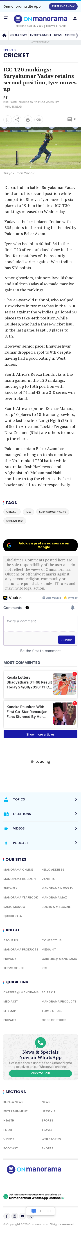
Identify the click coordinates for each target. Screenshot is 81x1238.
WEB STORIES (51, 1139)
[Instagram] (14, 1216)
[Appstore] (49, 1183)
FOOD (7, 1130)
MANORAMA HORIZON (19, 879)
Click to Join (40, 1073)
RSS (44, 968)
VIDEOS (8, 1139)
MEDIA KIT (49, 949)
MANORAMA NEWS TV (57, 888)
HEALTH (8, 1120)
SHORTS (47, 1148)
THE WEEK (10, 888)
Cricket (16, 55)
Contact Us (51, 940)
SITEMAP (9, 1011)
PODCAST (10, 1148)
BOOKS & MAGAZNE (56, 907)
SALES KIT (48, 992)
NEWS (58, 35)
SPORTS (47, 1120)
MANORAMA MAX (54, 897)
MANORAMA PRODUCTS (20, 949)
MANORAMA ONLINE (18, 869)
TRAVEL (47, 1130)
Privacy (9, 959)
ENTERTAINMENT (40, 35)
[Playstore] (18, 1183)
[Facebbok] (6, 1216)
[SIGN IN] (75, 18)
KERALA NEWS (18, 35)
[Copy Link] (38, 119)
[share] (17, 119)
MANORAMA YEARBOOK (20, 897)
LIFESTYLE (48, 1111)
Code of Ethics (54, 1020)
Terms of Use (13, 968)
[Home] (4, 35)
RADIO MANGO (14, 907)
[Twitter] (30, 1216)
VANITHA (48, 879)
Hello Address (53, 869)
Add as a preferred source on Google (44, 545)
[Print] (28, 119)
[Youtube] (22, 1216)
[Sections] (6, 18)
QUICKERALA (12, 916)
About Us (10, 940)
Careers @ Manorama (59, 959)
